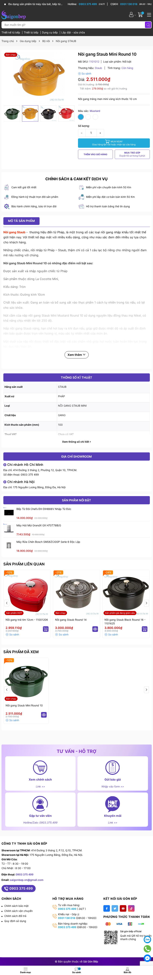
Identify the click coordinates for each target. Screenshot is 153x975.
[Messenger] (147, 958)
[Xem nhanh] (95, 629)
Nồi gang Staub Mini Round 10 (24, 705)
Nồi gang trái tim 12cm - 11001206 (27, 619)
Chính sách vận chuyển (18, 910)
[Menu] (149, 14)
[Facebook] (106, 908)
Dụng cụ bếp (50, 32)
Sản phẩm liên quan (24, 564)
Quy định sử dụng (15, 921)
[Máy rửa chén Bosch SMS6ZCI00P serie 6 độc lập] (9, 545)
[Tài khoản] (131, 14)
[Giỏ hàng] (141, 14)
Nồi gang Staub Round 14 (71, 619)
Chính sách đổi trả (15, 915)
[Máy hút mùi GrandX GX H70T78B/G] (9, 529)
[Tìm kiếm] (148, 25)
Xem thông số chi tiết (76, 441)
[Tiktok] (131, 908)
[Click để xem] (39, 77)
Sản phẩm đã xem (21, 652)
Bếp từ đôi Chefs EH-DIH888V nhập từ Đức (43, 508)
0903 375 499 (30, 474)
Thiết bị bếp (31, 32)
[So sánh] (84, 73)
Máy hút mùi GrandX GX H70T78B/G (38, 525)
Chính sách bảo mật (16, 905)
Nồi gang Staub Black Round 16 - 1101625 (124, 621)
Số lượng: (84, 125)
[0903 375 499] (88, 4)
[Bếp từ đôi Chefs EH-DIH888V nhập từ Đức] (9, 512)
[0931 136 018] (131, 4)
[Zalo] (147, 939)
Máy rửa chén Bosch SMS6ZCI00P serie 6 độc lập (48, 541)
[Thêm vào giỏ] (46, 629)
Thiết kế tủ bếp (11, 32)
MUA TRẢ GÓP (132, 154)
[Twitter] (115, 908)
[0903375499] (147, 949)
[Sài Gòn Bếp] (13, 14)
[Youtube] (123, 908)
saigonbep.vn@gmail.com (26, 879)
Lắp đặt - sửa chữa (73, 32)
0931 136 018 (66, 918)
